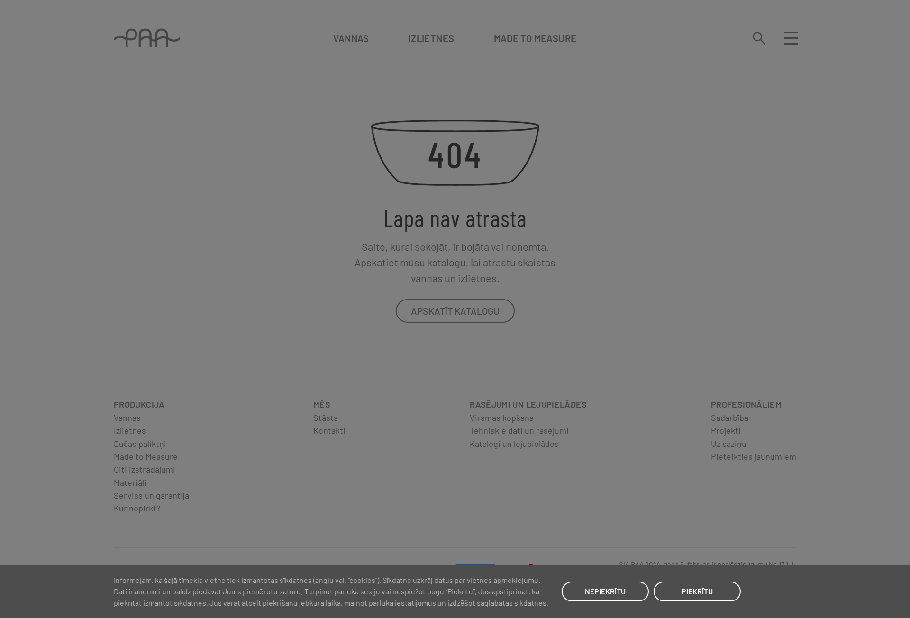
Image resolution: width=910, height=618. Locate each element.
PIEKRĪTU (697, 591)
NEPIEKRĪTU (605, 591)
